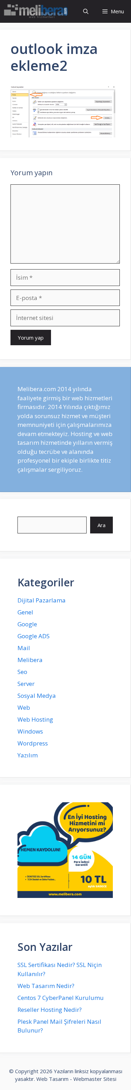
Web (23, 707)
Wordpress (32, 743)
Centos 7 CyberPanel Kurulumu (60, 998)
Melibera (30, 660)
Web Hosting (35, 719)
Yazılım (27, 755)
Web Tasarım (52, 1078)
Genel (25, 612)
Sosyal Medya (36, 696)
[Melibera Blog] (36, 11)
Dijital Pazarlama (41, 600)
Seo (22, 672)
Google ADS (33, 636)
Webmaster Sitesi (94, 1078)
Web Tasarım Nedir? (45, 986)
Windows (30, 731)
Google (27, 624)
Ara (101, 525)
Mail (23, 648)
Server (26, 684)
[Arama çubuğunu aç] (85, 11)
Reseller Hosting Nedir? (49, 1010)
